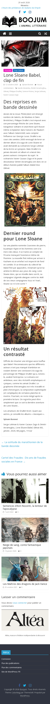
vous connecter (20, 602)
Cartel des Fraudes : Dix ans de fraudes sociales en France (23, 459)
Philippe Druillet (15, 91)
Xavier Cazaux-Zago (11, 95)
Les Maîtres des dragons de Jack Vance (25, 583)
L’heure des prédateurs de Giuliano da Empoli (20, 8)
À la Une (8, 70)
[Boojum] (4, 34)
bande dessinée (24, 88)
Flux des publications (10, 663)
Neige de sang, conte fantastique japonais (22, 546)
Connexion (6, 659)
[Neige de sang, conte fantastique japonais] (25, 519)
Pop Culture (18, 70)
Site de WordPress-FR (10, 671)
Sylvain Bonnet (27, 84)
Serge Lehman (40, 91)
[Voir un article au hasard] (46, 33)
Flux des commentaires (11, 667)
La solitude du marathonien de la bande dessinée (22, 444)
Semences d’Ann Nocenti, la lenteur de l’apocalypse (25, 507)
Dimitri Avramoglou (38, 88)
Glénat (5, 91)
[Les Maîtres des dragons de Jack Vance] (25, 558)
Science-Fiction (28, 91)
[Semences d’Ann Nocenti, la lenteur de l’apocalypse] (25, 480)
